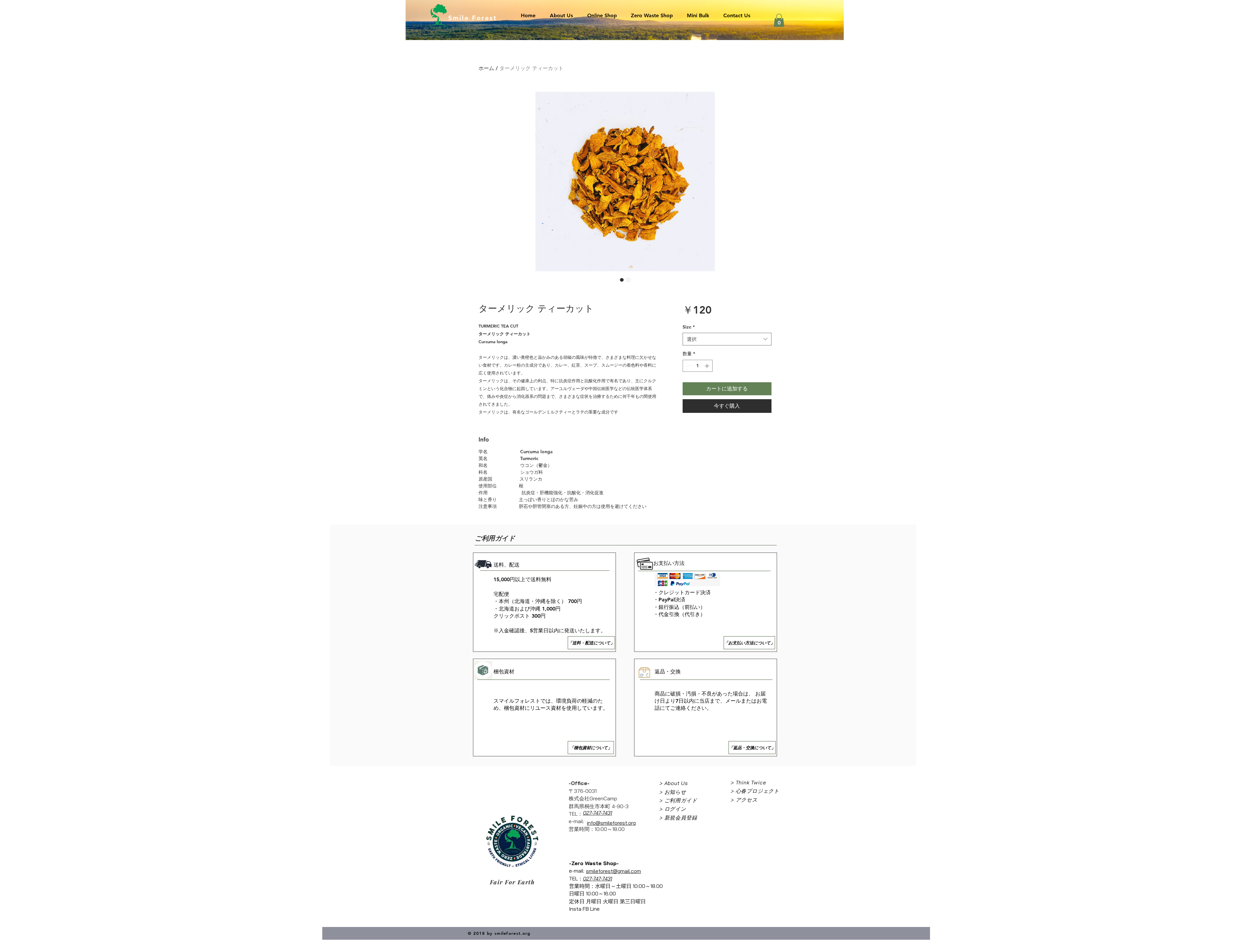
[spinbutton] (697, 366)
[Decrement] (688, 366)
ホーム (486, 68)
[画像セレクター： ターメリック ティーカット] (621, 279)
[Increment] (707, 366)
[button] (779, 20)
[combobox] (727, 339)
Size (689, 327)
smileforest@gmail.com (613, 871)
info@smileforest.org (611, 823)
